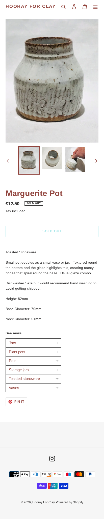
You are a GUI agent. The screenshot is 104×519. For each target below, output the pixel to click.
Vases (14, 388)
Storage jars (19, 370)
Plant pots (17, 352)
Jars (12, 343)
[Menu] (95, 6)
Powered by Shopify (69, 502)
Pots (12, 361)
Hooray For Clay (31, 6)
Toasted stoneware (24, 378)
